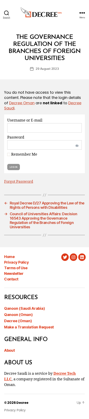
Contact (11, 279)
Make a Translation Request (29, 327)
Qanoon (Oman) (18, 314)
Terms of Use (15, 268)
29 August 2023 (47, 69)
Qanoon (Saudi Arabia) (24, 308)
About (9, 350)
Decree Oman (22, 103)
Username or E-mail (24, 120)
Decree (22, 402)
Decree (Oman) (18, 321)
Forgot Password (18, 181)
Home (9, 256)
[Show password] (76, 145)
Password (15, 137)
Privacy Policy (16, 262)
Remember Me (23, 154)
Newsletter (13, 273)
